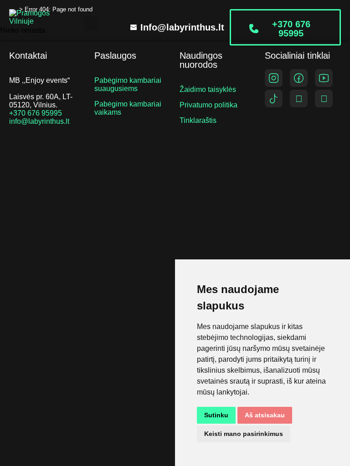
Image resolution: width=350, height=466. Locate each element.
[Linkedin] (324, 98)
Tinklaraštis (198, 120)
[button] (90, 23)
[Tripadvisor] (299, 98)
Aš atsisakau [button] (265, 415)
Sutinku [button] (216, 415)
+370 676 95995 (35, 113)
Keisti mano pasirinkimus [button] (243, 433)
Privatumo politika (208, 105)
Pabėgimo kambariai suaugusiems (127, 84)
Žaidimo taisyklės (208, 89)
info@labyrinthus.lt (39, 121)
